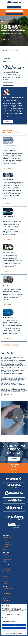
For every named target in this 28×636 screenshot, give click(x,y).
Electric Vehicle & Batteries (9, 595)
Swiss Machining (7, 544)
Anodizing (5, 578)
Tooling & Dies (6, 557)
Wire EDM (5, 546)
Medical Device (6, 591)
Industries (5, 586)
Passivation (5, 583)
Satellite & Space (7, 593)
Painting (5, 581)
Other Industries (6, 603)
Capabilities (6, 535)
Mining (4, 598)
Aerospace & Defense (8, 588)
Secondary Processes (8, 564)
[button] (20, 2)
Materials (5, 549)
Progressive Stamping (8, 537)
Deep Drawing (6, 539)
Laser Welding (6, 571)
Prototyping (5, 554)
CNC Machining (6, 542)
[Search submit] (14, 14)
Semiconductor (6, 600)
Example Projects (7, 559)
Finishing (5, 574)
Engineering (6, 552)
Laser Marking (6, 569)
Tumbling (5, 576)
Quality (4, 561)
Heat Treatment (6, 567)
